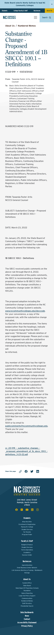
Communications (27, 598)
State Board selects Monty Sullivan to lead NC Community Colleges (24, 4)
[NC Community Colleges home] (13, 17)
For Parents (27, 532)
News (27, 616)
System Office (26, 583)
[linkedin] (37, 471)
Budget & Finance (27, 545)
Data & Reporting (27, 593)
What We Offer (27, 522)
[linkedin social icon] (32, 509)
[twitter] (31, 471)
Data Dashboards (27, 612)
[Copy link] (20, 471)
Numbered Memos (27, 26)
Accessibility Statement (27, 622)
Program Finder (27, 534)
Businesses (37, 11)
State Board (27, 585)
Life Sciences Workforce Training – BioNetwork (27, 570)
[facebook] (26, 471)
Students (4, 11)
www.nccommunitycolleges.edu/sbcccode (25, 311)
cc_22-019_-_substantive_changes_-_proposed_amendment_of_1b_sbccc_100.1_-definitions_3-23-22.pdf (26, 451)
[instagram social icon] (37, 509)
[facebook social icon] (16, 509)
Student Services (27, 529)
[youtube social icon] (27, 509)
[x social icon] (21, 509)
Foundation (27, 590)
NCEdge (26, 573)
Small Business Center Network (27, 568)
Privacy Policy (27, 626)
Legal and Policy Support (27, 596)
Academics (27, 552)
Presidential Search (27, 606)
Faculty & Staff (27, 541)
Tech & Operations (27, 550)
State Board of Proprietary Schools (27, 588)
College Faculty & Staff (21, 11)
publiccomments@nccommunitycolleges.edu (26, 426)
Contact (27, 619)
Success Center (27, 555)
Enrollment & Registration (27, 524)
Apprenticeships (27, 565)
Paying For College (27, 527)
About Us (49, 11)
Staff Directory (27, 603)
